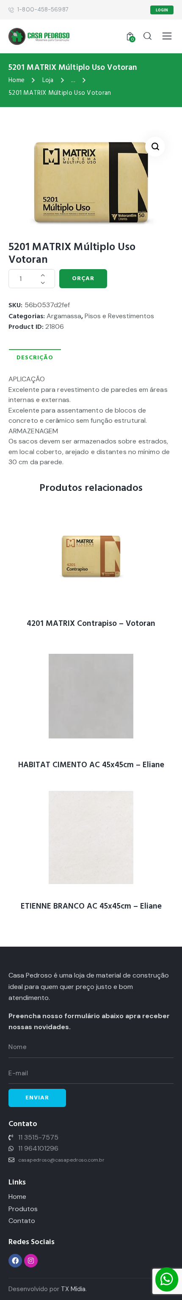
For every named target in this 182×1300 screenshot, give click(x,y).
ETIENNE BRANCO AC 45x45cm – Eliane (91, 906)
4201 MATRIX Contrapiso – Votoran (91, 624)
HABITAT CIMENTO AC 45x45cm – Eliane (91, 765)
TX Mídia (73, 1289)
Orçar (83, 278)
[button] (155, 147)
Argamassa (64, 315)
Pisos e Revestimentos (119, 315)
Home (16, 80)
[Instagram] (31, 1260)
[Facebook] (15, 1260)
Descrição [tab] (35, 357)
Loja (48, 80)
